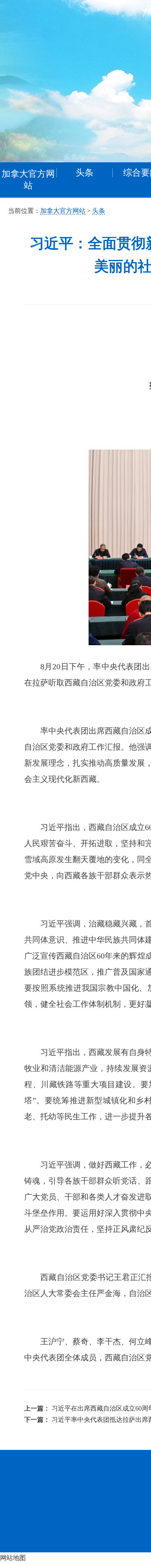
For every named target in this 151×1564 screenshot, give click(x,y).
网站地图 (13, 1557)
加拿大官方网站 (28, 179)
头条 (98, 210)
